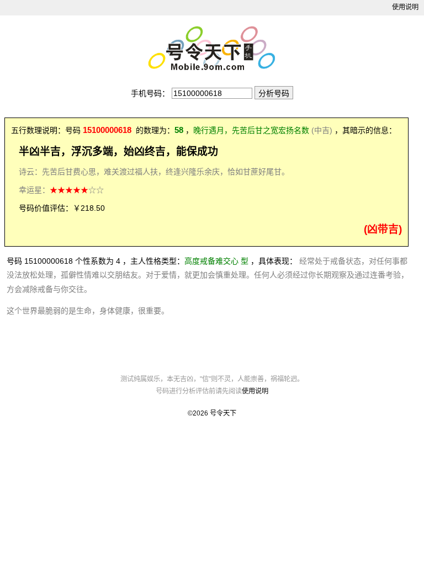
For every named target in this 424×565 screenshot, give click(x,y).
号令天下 (223, 413)
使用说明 (405, 7)
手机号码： (150, 93)
